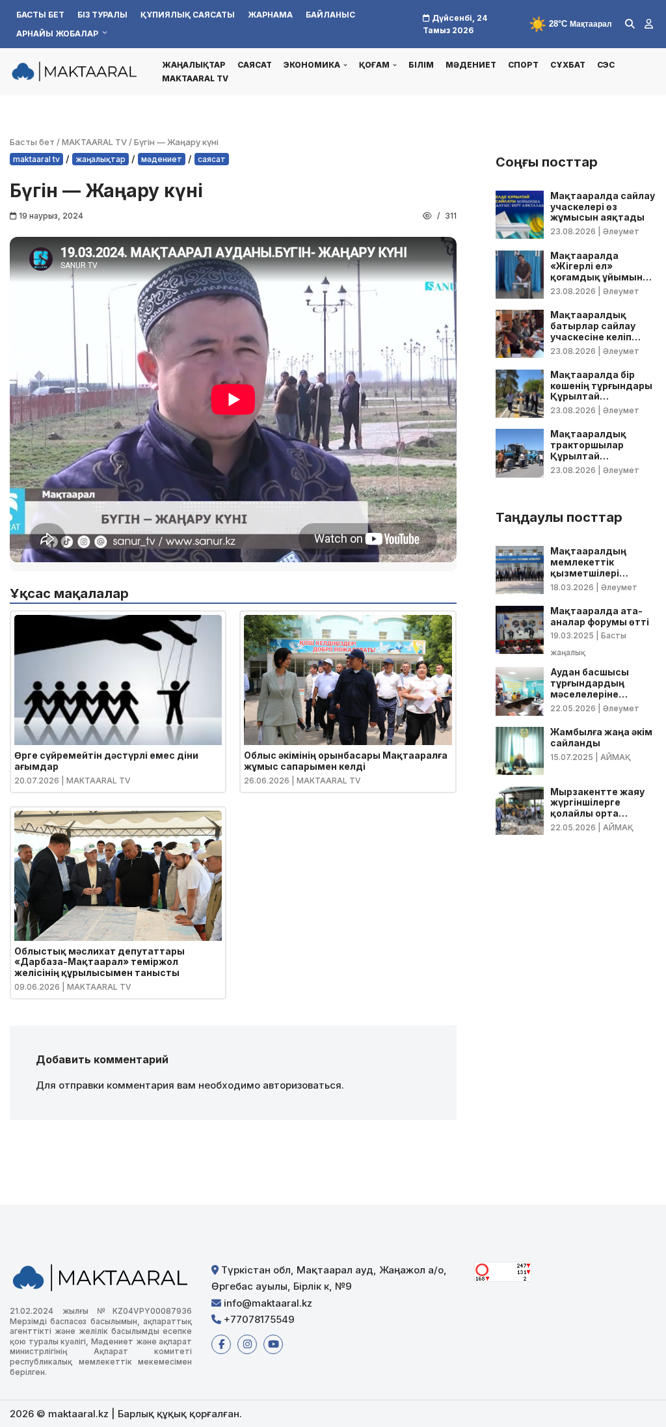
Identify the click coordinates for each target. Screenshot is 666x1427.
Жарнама (270, 15)
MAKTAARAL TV (195, 78)
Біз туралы (102, 15)
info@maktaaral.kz (266, 1303)
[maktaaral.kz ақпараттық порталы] (75, 71)
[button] (345, 65)
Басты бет (40, 15)
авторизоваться (302, 1085)
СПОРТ (523, 65)
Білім (421, 65)
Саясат (254, 65)
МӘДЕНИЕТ (471, 65)
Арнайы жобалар (57, 33)
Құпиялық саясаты (187, 15)
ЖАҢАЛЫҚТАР (194, 65)
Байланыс (330, 15)
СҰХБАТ (567, 65)
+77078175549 (258, 1319)
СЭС (606, 65)
